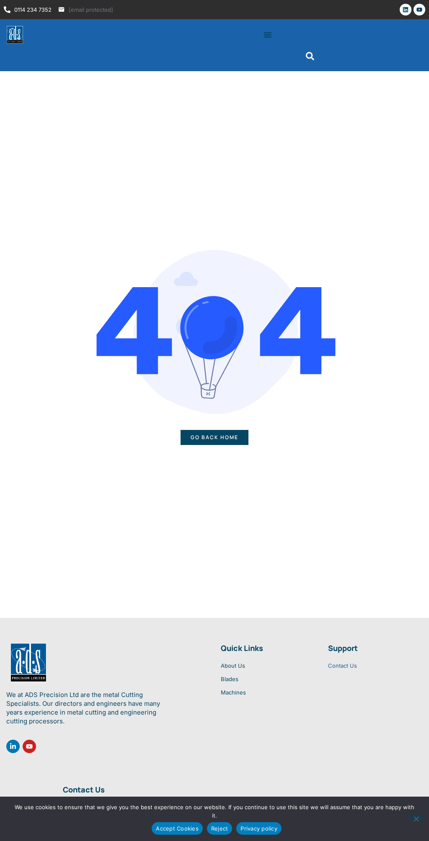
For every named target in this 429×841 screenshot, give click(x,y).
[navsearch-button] (310, 58)
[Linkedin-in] (13, 746)
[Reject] (416, 818)
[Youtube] (419, 9)
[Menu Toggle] (268, 35)
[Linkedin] (405, 9)
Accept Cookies (177, 828)
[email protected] (91, 9)
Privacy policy (258, 828)
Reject (219, 828)
